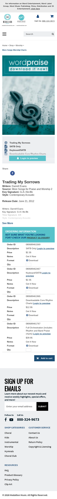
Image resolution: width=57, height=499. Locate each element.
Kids (7, 437)
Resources (11, 465)
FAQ (7, 470)
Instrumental (11, 442)
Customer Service (39, 427)
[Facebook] (12, 173)
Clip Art (8, 484)
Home (4, 45)
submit (42, 406)
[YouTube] (12, 420)
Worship (19, 45)
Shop (11, 45)
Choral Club (11, 455)
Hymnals (9, 451)
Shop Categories (15, 427)
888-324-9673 (48, 21)
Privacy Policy (12, 479)
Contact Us (34, 432)
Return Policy (35, 442)
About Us (33, 437)
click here (35, 9)
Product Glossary (13, 474)
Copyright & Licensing (40, 446)
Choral (8, 432)
